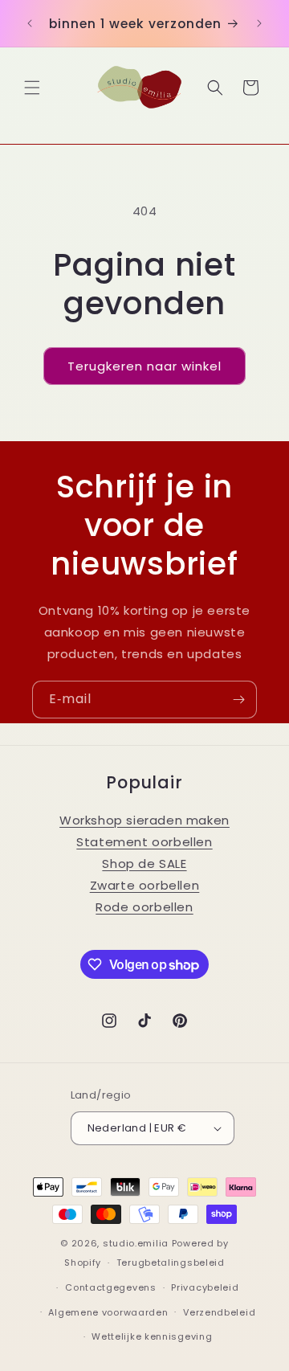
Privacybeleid (204, 1287)
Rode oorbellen (144, 906)
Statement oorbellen (144, 841)
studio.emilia (136, 1243)
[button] (32, 87)
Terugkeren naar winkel (144, 366)
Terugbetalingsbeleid (170, 1262)
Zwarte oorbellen (145, 885)
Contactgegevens (111, 1287)
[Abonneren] (238, 699)
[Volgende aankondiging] (259, 23)
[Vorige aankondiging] (29, 23)
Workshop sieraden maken (144, 820)
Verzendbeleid (219, 1312)
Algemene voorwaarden (108, 1312)
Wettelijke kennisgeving (152, 1336)
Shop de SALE (144, 863)
